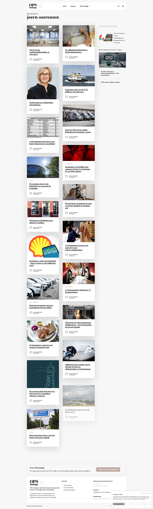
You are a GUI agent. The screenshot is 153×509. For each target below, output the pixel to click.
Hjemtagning (68, 286)
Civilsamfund (69, 163)
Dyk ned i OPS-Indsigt (108, 26)
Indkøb (31, 431)
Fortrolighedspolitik (145, 493)
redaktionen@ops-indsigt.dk (101, 499)
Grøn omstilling (33, 302)
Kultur (31, 180)
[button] (108, 469)
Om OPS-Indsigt (68, 487)
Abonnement (68, 485)
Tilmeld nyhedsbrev (69, 490)
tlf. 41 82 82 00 (97, 483)
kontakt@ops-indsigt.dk (100, 486)
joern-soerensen (37, 59)
